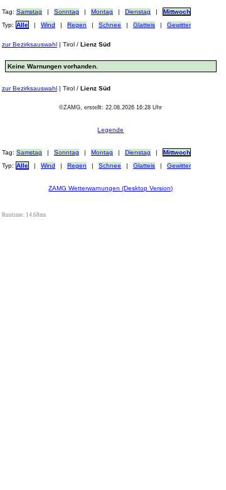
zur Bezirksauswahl (29, 44)
